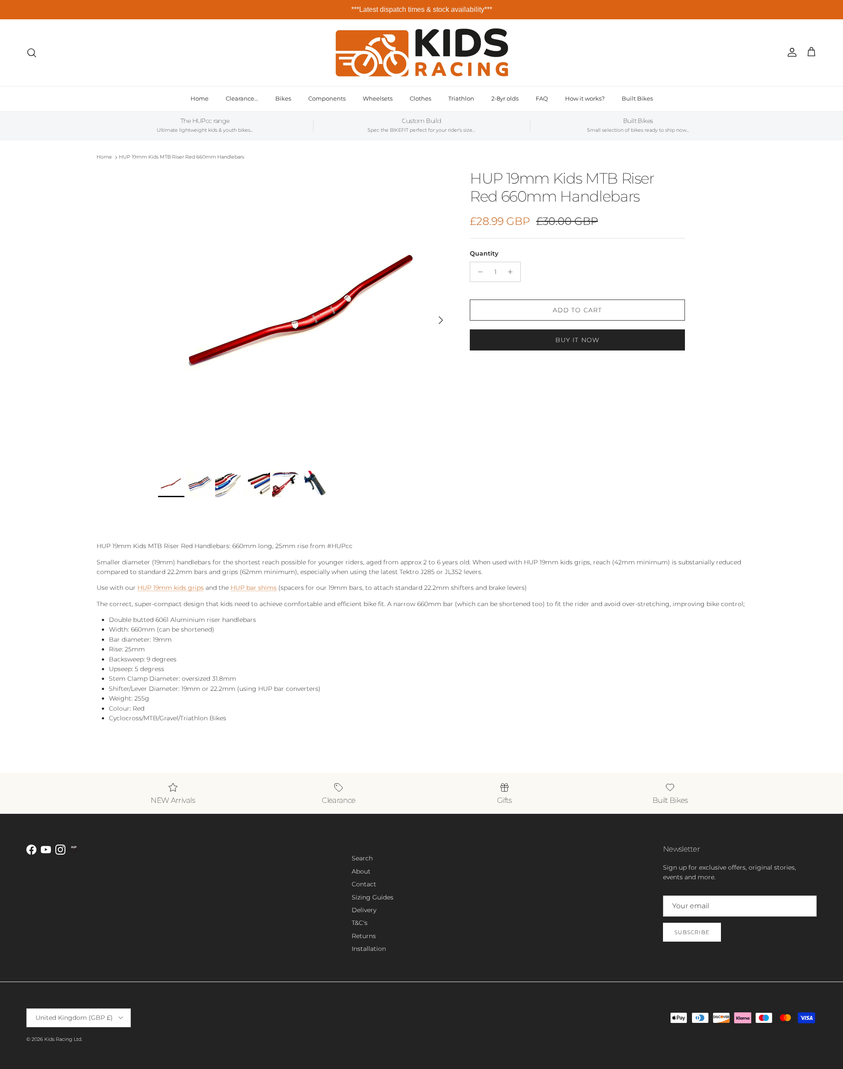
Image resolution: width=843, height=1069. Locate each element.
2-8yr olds (505, 98)
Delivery (364, 910)
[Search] (31, 52)
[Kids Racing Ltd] (421, 52)
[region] (421, 9)
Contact (364, 884)
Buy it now (577, 340)
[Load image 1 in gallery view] (304, 316)
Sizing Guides (372, 897)
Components (327, 98)
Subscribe (692, 932)
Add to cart (577, 310)
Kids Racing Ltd (62, 1039)
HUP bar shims (254, 588)
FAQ (542, 98)
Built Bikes (637, 98)
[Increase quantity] (512, 272)
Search (362, 858)
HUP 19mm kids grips (170, 588)
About (361, 871)
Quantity (484, 253)
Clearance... (242, 98)
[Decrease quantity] (478, 272)
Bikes (283, 98)
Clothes (420, 98)
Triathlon (461, 98)
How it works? (585, 98)
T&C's (359, 923)
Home (200, 98)
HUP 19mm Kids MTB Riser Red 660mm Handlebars (181, 157)
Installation (369, 949)
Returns (364, 936)
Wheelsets (378, 98)
